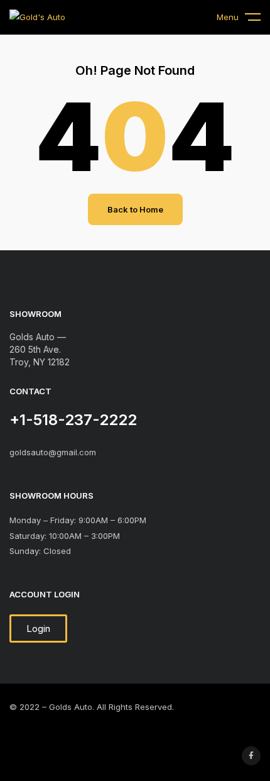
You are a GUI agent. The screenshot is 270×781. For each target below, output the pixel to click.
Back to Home (135, 209)
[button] (38, 628)
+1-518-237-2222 (73, 420)
